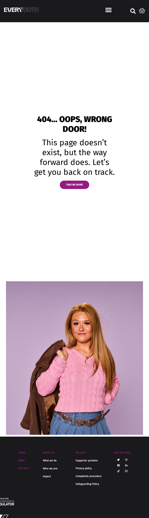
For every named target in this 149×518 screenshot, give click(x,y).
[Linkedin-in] (126, 465)
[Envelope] (126, 471)
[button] (108, 10)
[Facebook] (118, 465)
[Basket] (142, 10)
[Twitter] (118, 459)
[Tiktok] (118, 471)
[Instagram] (126, 459)
